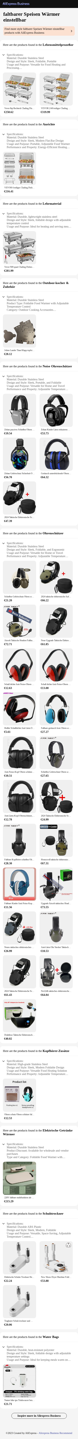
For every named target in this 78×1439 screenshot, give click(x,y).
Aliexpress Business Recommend (55, 1433)
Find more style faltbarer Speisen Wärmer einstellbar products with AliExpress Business (34, 30)
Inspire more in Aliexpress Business (39, 1415)
